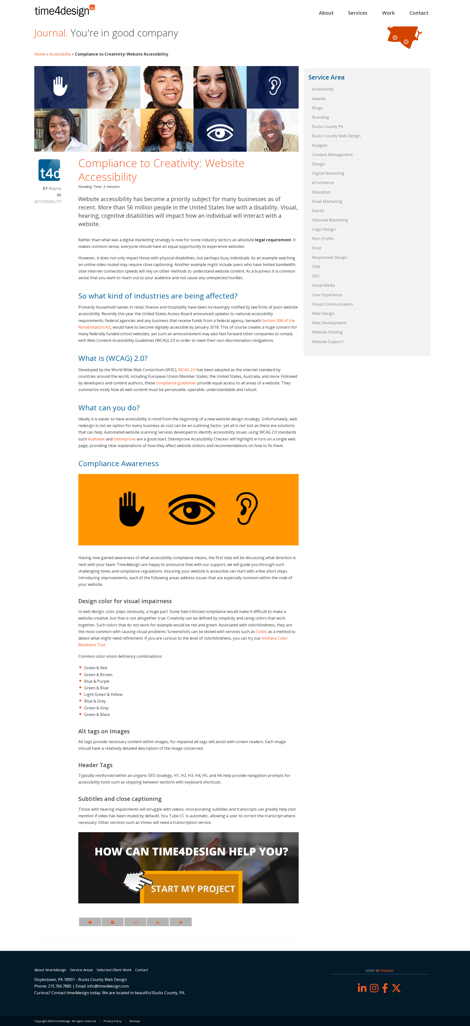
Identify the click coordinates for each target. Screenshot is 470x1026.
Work (388, 13)
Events (318, 210)
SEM (316, 266)
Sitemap (134, 1021)
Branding (320, 117)
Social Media (323, 285)
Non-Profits (323, 238)
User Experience (327, 295)
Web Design (323, 313)
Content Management (332, 154)
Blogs (317, 108)
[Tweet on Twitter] (90, 922)
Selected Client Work (114, 969)
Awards (319, 98)
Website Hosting (327, 332)
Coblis (261, 631)
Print (316, 248)
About (326, 13)
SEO (315, 276)
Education (321, 192)
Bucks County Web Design (336, 135)
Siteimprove (125, 439)
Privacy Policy (113, 1021)
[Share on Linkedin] (158, 922)
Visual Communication (332, 304)
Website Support (327, 341)
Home (39, 54)
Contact (419, 13)
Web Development (329, 322)
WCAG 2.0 (187, 369)
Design (318, 164)
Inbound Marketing (330, 220)
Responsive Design (329, 257)
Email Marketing (327, 201)
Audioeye (96, 439)
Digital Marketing (328, 173)
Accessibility (60, 54)
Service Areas (81, 969)
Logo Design (324, 229)
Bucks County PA (327, 126)
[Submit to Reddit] (135, 922)
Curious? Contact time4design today (67, 992)
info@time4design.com (108, 986)
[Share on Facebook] (113, 922)
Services (357, 13)
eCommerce (323, 182)
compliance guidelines (176, 383)
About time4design (50, 969)
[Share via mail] (181, 922)
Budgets (320, 145)
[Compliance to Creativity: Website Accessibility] (166, 150)
